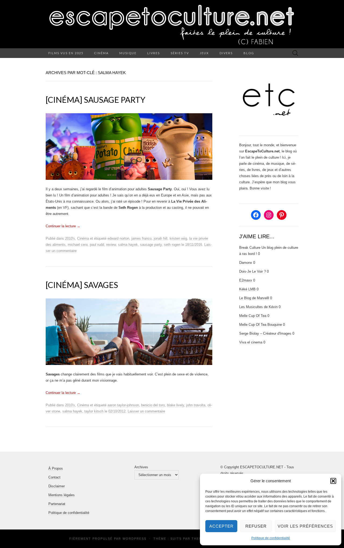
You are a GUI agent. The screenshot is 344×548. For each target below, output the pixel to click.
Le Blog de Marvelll (254, 298)
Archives (141, 467)
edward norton (118, 238)
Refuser (256, 526)
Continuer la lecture (63, 226)
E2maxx (245, 280)
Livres (153, 53)
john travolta (195, 405)
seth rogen (172, 245)
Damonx (245, 263)
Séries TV (180, 53)
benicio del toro (153, 405)
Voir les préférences (305, 526)
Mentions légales (61, 495)
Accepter (221, 526)
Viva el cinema (250, 342)
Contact (54, 477)
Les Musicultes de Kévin (258, 307)
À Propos (55, 468)
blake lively (175, 405)
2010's (70, 238)
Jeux (204, 53)
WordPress (134, 538)
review (111, 245)
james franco (141, 238)
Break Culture (249, 248)
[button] (333, 481)
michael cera (78, 245)
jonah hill (160, 238)
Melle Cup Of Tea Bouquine (260, 325)
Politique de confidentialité (270, 538)
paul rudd (97, 245)
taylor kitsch (93, 411)
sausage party (151, 245)
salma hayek (128, 245)
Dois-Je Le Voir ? (252, 271)
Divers (226, 53)
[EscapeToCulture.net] (172, 24)
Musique (128, 53)
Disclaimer (56, 486)
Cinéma (101, 53)
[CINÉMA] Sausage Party (95, 99)
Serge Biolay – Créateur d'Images (265, 333)
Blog (248, 53)
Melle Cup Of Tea (252, 316)
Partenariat (56, 504)
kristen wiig (178, 238)
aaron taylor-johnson (123, 405)
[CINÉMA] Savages (82, 285)
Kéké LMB (247, 289)
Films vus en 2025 (65, 53)
